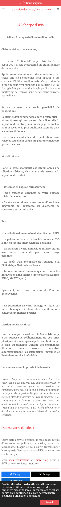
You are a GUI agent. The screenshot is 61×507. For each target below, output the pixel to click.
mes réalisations (19, 459)
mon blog (42, 459)
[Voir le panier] (57, 9)
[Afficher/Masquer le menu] (3, 9)
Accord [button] (49, 502)
